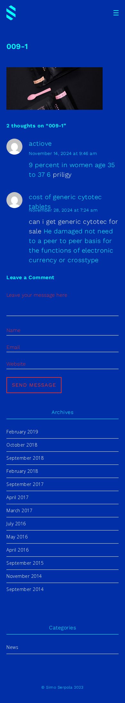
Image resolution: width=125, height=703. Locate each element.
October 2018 (21, 445)
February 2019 (22, 432)
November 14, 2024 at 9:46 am (63, 153)
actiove (40, 143)
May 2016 (17, 537)
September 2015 (25, 563)
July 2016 (16, 524)
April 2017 (17, 497)
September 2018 (25, 458)
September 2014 (25, 589)
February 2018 (22, 471)
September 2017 (25, 484)
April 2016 (17, 550)
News (12, 647)
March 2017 (19, 510)
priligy (62, 174)
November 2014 (24, 576)
